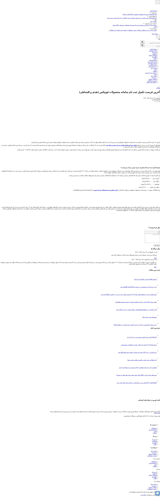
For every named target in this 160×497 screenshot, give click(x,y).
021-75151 (157, 413)
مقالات (155, 21)
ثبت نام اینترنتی (117, 18)
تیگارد (124, 14)
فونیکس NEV (134, 14)
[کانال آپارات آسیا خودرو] (154, 404)
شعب (155, 26)
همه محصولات (153, 14)
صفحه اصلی (153, 11)
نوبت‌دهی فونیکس (129, 25)
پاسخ (155, 258)
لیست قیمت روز (143, 18)
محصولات (154, 428)
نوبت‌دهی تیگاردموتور (118, 25)
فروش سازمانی (134, 18)
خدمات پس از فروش (151, 25)
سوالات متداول (141, 30)
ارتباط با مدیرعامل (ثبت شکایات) (118, 30)
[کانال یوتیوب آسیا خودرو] (152, 404)
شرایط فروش (153, 18)
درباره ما (148, 30)
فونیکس (141, 14)
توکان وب (143, 495)
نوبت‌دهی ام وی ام (140, 25)
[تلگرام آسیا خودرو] (156, 404)
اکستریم (128, 14)
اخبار (151, 21)
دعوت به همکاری (132, 30)
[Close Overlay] (159, 39)
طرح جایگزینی (126, 18)
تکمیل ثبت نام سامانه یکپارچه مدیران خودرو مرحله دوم (121, 145)
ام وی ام (146, 14)
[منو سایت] (157, 2)
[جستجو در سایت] (142, 42)
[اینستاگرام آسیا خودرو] (159, 404)
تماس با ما (154, 30)
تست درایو (110, 18)
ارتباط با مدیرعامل (151, 82)
